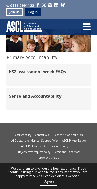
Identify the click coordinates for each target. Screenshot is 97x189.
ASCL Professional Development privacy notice (48, 146)
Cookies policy (23, 135)
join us (14, 12)
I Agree (48, 181)
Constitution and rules (69, 135)
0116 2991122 (22, 5)
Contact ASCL (43, 135)
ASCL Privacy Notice (74, 140)
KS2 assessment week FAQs (37, 72)
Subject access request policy (33, 152)
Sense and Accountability (35, 96)
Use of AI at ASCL (48, 157)
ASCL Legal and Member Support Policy (34, 140)
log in (33, 12)
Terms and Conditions (67, 152)
